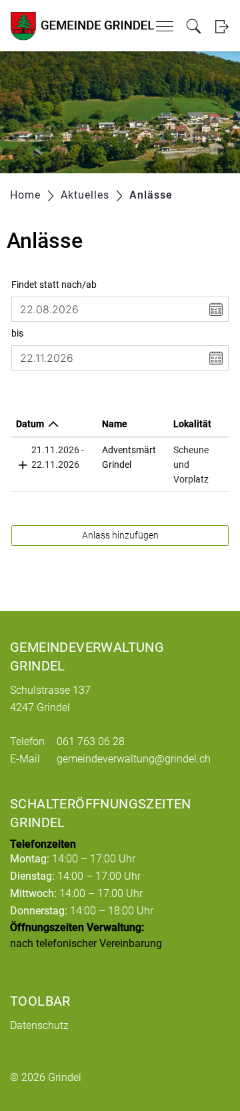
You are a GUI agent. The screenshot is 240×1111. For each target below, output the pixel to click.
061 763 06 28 (91, 741)
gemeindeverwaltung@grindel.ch (134, 758)
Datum (30, 424)
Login (221, 26)
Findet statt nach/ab (54, 284)
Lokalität (192, 424)
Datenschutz (39, 1025)
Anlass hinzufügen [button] (120, 535)
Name (114, 424)
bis (17, 333)
